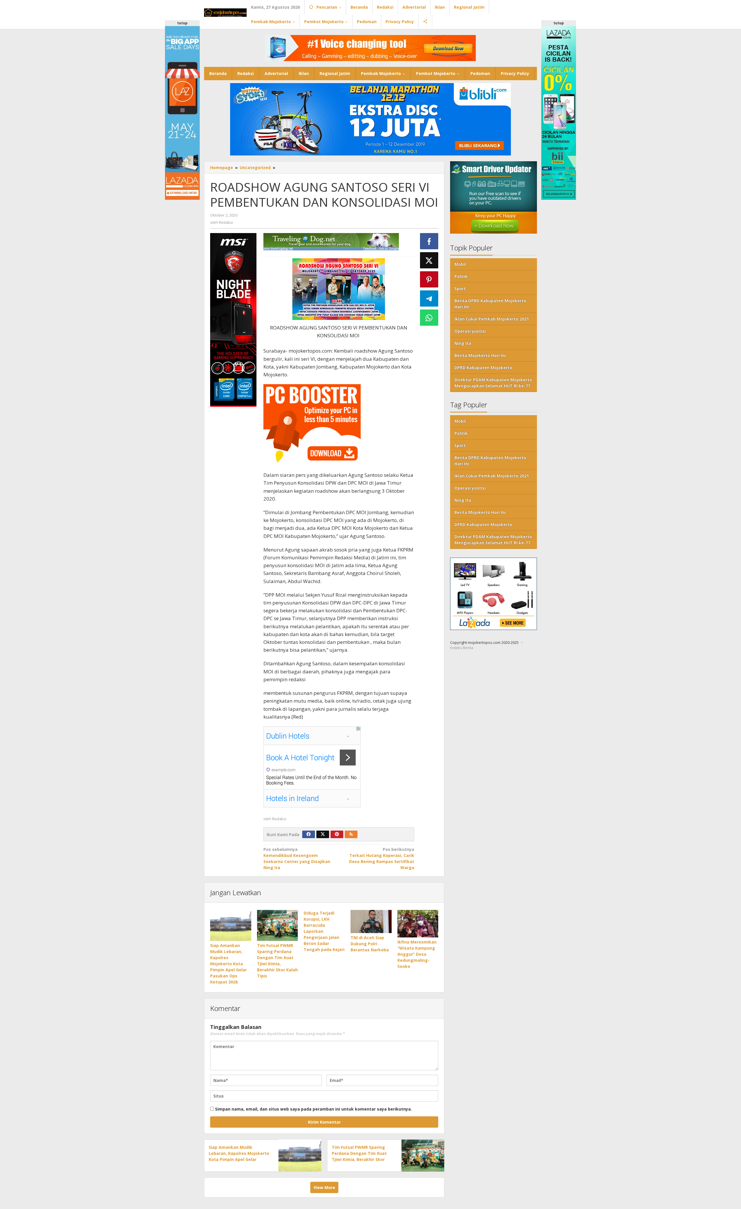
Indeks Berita (461, 648)
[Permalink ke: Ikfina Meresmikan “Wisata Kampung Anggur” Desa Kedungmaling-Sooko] (418, 923)
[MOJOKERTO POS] (225, 12)
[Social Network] (425, 21)
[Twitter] (322, 834)
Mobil (460, 264)
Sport (460, 288)
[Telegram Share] (429, 298)
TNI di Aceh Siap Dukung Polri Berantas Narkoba (370, 943)
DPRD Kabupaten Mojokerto (483, 367)
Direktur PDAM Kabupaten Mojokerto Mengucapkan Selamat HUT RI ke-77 (493, 383)
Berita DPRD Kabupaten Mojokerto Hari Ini (490, 303)
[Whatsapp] (429, 317)
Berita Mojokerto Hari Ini (480, 355)
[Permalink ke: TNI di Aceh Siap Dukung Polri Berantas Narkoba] (371, 921)
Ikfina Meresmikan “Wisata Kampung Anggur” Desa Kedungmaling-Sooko (416, 954)
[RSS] (351, 834)
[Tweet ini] (429, 260)
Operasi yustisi (470, 331)
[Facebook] (308, 834)
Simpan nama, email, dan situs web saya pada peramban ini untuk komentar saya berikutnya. (313, 1109)
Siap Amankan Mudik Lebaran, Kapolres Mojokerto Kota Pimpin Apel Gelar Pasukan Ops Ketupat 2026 (228, 964)
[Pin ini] (429, 279)
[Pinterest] (337, 834)
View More (324, 1187)
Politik (461, 276)
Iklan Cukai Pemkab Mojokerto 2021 (491, 319)
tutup (182, 23)
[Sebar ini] (429, 241)
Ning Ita (462, 343)
